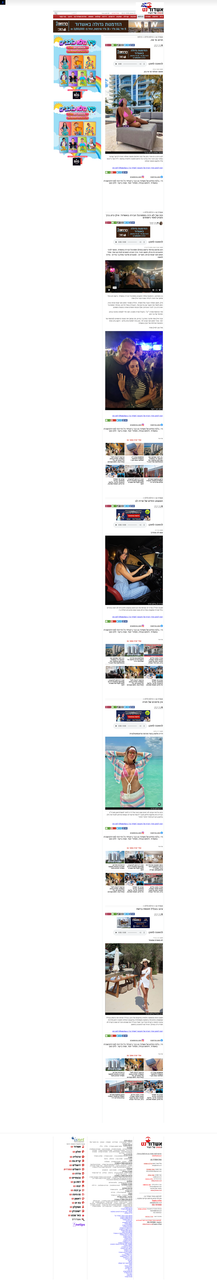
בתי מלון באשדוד (127, 1199)
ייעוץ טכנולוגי (96, 1180)
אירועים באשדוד (127, 1216)
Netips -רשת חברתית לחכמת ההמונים (121, 1224)
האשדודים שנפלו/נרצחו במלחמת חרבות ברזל (119, 1159)
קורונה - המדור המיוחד (124, 1176)
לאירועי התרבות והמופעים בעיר (123, 1135)
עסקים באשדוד (96, 1186)
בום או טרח (123, 1122)
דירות (104, 17)
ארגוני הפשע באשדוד (116, 1126)
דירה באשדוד (128, 1233)
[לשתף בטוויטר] (126, 45)
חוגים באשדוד (109, 1135)
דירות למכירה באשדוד (126, 1207)
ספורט (147, 17)
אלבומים (129, 1148)
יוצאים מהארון (126, 1123)
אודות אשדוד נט (80, 17)
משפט (90, 17)
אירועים (130, 1149)
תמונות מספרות (116, 1141)
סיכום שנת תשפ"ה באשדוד (123, 1179)
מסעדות (129, 1127)
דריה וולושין (156, 711)
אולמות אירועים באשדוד (125, 1232)
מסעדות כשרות (103, 1131)
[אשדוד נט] (149, 1128)
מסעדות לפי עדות (115, 1131)
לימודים (122, 1169)
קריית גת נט (129, 1239)
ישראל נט (129, 1190)
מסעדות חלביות (116, 1129)
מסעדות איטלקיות (95, 1129)
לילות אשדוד (122, 1149)
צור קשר (62, 17)
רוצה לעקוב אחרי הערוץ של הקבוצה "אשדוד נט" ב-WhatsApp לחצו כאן (137, 168)
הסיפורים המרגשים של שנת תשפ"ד (122, 1158)
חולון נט (129, 1240)
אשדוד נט (159, 37)
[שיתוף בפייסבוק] (132, 45)
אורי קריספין (147, 1164)
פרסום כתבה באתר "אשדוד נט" (123, 1195)
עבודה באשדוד (127, 1229)
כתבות (130, 1141)
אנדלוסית (129, 1255)
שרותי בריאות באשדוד (126, 1214)
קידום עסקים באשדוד (126, 1198)
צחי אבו (130, 1249)
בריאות (111, 1152)
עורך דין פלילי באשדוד (125, 1236)
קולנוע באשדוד (98, 1135)
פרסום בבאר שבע (127, 1211)
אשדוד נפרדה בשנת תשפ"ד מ (101, 1158)
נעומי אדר (129, 1253)
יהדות (116, 1182)
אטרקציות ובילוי (121, 1172)
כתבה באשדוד (128, 1230)
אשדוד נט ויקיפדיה (126, 1226)
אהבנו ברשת (123, 1182)
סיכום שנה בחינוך (121, 1145)
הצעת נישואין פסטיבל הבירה (151, 237)
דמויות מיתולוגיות (115, 1165)
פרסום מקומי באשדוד (126, 1197)
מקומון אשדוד (128, 1203)
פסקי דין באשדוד (127, 1175)
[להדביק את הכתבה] (113, 173)
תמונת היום (113, 1149)
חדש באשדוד (114, 1169)
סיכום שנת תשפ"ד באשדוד (123, 1155)
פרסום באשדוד (127, 1225)
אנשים (102, 1122)
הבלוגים (129, 1161)
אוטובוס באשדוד (95, 1184)
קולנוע (97, 17)
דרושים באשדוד (127, 1217)
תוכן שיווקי (129, 1169)
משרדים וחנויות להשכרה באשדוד (122, 1213)
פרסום (130, 1241)
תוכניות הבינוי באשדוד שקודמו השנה (100, 1156)
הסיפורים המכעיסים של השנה (121, 1147)
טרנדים (113, 1172)
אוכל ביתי (129, 1130)
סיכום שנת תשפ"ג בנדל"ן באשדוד (101, 1147)
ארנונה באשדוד (127, 1220)
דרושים (111, 17)
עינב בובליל (156, 917)
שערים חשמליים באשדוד (125, 1222)
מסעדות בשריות (127, 1129)
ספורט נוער (119, 1138)
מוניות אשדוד (128, 1256)
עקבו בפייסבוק (155, 177)
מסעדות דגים (106, 1129)
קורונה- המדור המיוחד (126, 1177)
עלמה (130, 1244)
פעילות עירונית (119, 1152)
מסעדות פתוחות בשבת (105, 1130)
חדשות (155, 17)
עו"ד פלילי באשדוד (126, 1234)
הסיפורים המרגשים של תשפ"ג (111, 1144)
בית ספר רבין (128, 1248)
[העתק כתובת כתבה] (120, 45)
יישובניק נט (129, 1201)
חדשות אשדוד (127, 1124)
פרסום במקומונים (127, 1202)
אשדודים (115, 1122)
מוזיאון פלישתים (127, 1251)
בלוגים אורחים (113, 1162)
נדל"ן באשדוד (128, 1187)
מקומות (108, 1122)
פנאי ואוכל (109, 1182)
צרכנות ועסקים (127, 1168)
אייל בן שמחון (128, 1192)
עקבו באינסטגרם (136, 177)
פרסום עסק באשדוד (126, 1188)
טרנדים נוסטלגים (103, 1165)
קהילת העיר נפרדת (121, 1154)
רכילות (140, 17)
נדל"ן (101, 1126)
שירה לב (157, 510)
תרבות (133, 17)
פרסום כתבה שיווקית (126, 1228)
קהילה (126, 17)
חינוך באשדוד (117, 1186)
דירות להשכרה (128, 1252)
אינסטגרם (105, 1149)
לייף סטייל (128, 1170)
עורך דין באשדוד (127, 1237)
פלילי (106, 1126)
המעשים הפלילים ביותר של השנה (112, 1184)
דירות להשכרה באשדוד (125, 1209)
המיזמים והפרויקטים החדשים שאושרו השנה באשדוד (117, 1180)
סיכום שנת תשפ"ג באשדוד (123, 1143)
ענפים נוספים (128, 1138)
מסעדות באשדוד (127, 1206)
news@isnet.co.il (156, 1170)
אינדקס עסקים (100, 1182)
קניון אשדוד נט (107, 1186)
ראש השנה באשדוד (119, 1183)
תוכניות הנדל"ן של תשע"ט (104, 1183)
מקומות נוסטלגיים (127, 1165)
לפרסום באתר (105, 13)
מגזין (130, 1140)
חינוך (70, 17)
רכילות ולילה (149, 37)
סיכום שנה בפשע (109, 1145)
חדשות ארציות (128, 1126)
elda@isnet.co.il (156, 1160)
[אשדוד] (150, 14)
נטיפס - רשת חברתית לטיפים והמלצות (121, 1191)
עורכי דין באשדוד (115, 1175)
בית (161, 17)
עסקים (119, 17)
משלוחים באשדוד (127, 1205)
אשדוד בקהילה (127, 1151)
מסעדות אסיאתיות (119, 1130)
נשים (130, 1182)
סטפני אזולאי (156, 69)
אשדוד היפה (128, 1152)
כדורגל (106, 1138)
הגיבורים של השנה (127, 1144)
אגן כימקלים (128, 1247)
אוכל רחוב (122, 1133)
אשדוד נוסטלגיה (126, 1163)
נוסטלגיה (107, 1141)
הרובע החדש (128, 1245)
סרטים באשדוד (128, 1186)
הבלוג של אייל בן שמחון (125, 1162)
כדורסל (112, 1138)
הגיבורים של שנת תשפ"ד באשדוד (122, 1156)
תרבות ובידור (128, 1134)
